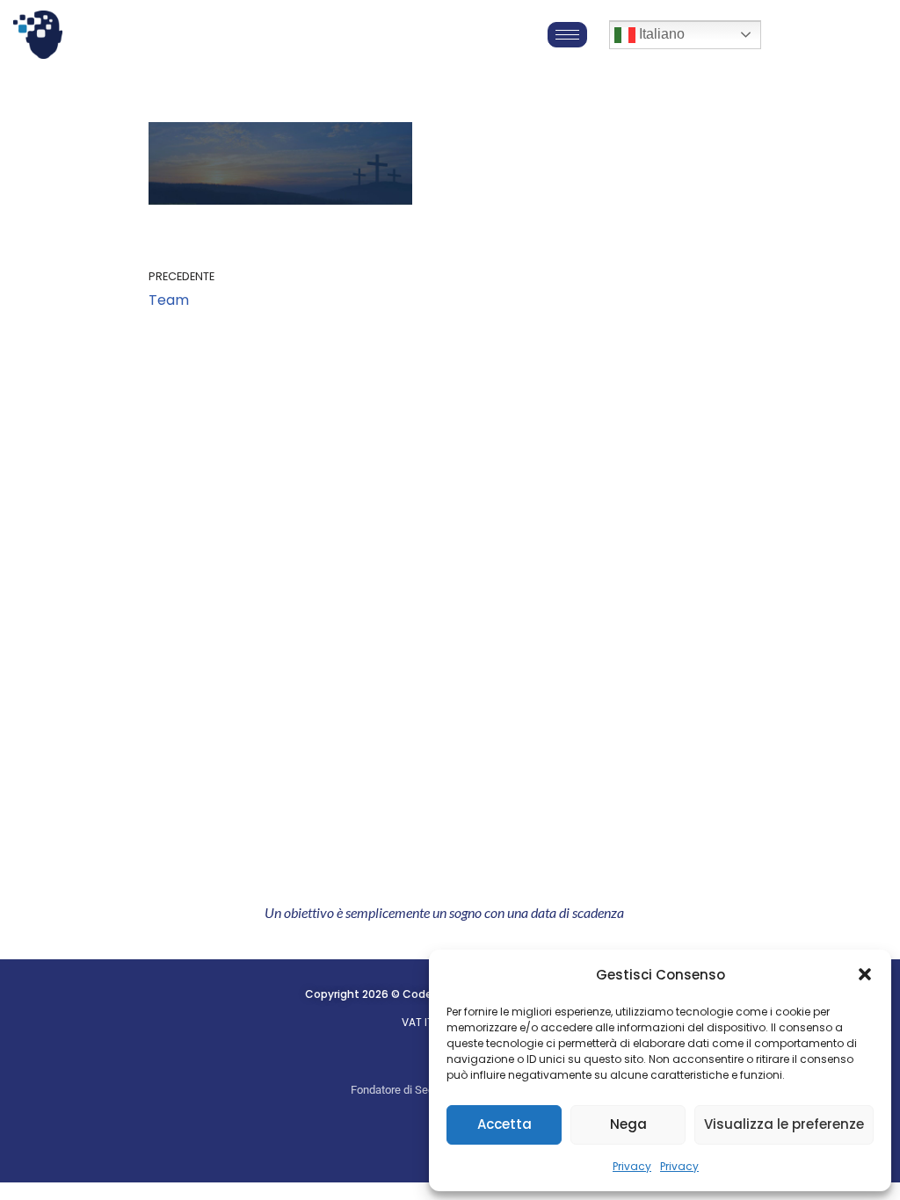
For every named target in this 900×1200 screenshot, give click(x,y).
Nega (628, 1124)
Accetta (504, 1124)
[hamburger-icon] (567, 34)
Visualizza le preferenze (784, 1124)
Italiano (660, 33)
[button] (865, 974)
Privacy (632, 1166)
